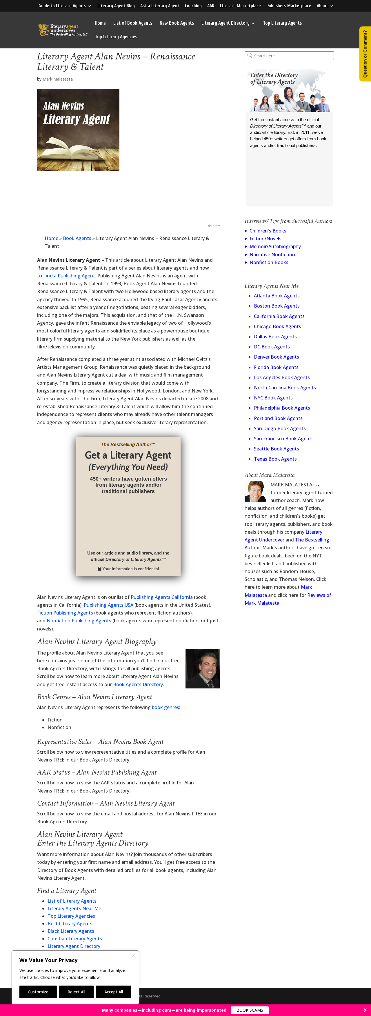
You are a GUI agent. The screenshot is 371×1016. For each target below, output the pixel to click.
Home (100, 23)
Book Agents (77, 238)
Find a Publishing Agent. (69, 275)
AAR (210, 5)
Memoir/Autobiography (275, 246)
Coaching (193, 5)
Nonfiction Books (269, 262)
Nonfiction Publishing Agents (79, 620)
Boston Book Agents (277, 306)
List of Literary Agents (72, 901)
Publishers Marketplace (288, 5)
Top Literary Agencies (116, 37)
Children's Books (268, 231)
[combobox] (289, 55)
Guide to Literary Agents (62, 5)
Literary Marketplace (240, 5)
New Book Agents (177, 23)
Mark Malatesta (58, 79)
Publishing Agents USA (108, 605)
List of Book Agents (132, 23)
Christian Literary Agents (75, 938)
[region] (75, 977)
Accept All (113, 992)
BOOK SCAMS (250, 1010)
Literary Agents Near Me (74, 908)
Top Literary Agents (282, 23)
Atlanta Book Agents (277, 295)
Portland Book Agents (278, 418)
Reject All (76, 992)
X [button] (365, 1010)
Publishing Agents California (162, 597)
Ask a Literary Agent (159, 5)
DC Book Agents (272, 346)
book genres (165, 707)
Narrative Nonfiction (272, 254)
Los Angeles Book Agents (282, 377)
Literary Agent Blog (116, 5)
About (322, 5)
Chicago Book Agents (277, 326)
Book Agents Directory (138, 684)
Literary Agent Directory (225, 23)
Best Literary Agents (70, 923)
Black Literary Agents (71, 931)
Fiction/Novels (265, 238)
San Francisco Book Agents (284, 438)
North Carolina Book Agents (285, 387)
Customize (38, 992)
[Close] (133, 955)
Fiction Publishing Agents (65, 613)
